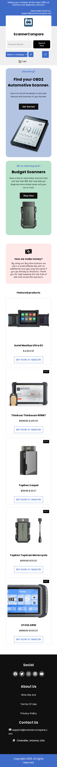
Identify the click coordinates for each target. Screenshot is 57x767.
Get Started (28, 106)
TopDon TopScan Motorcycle (28, 555)
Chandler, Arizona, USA (31, 740)
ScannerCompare (29, 34)
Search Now (41, 44)
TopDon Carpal (28, 485)
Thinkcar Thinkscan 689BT (28, 415)
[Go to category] (30, 54)
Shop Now (28, 195)
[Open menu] (45, 54)
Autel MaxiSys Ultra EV (28, 345)
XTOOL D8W (28, 625)
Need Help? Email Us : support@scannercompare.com (36, 12)
